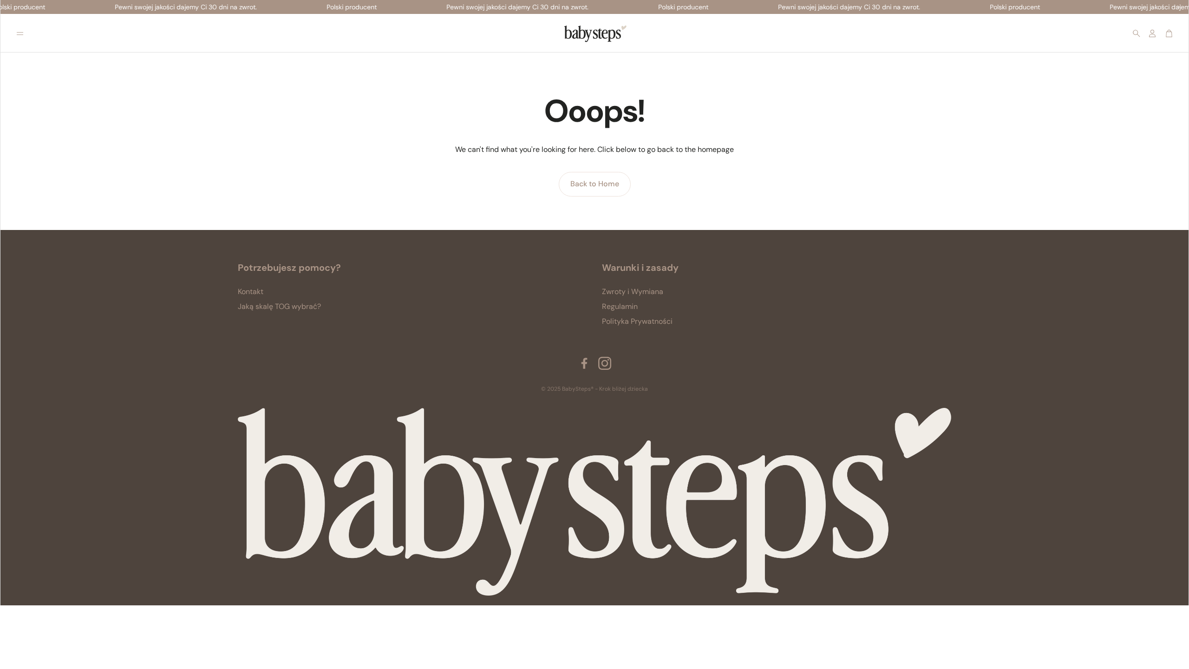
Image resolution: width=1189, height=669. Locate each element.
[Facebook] (584, 363)
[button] (20, 33)
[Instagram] (604, 363)
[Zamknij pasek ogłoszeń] (1179, 7)
